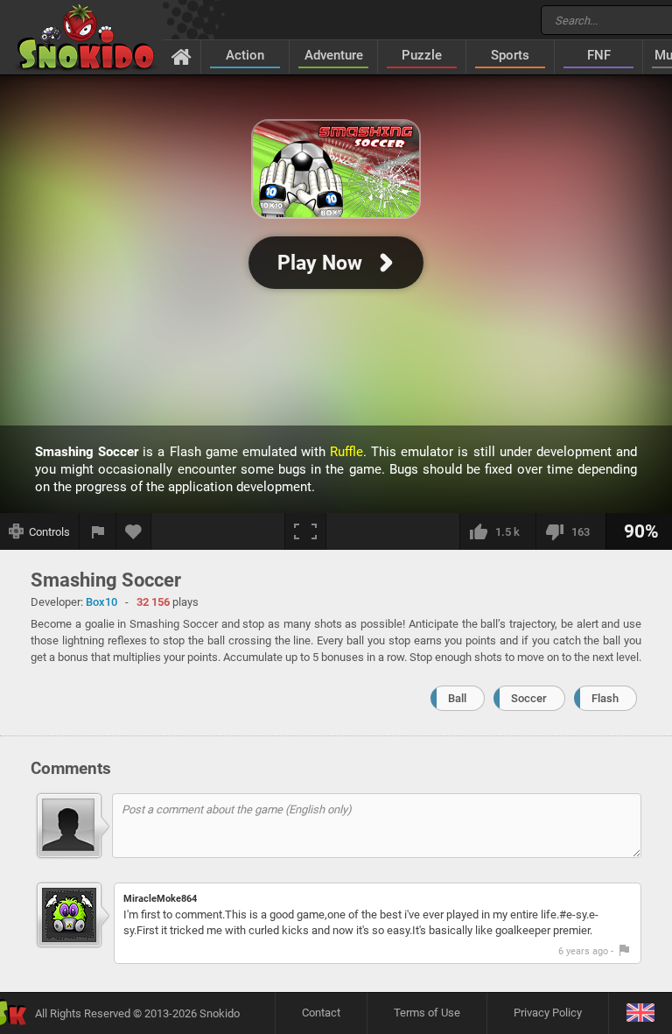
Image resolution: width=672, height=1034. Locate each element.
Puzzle (422, 55)
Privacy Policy (548, 1012)
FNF (599, 55)
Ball (457, 698)
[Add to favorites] (133, 531)
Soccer (529, 698)
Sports (510, 55)
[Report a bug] (98, 531)
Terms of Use (427, 1012)
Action (245, 55)
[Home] (182, 56)
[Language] (640, 1013)
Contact (321, 1012)
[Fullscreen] (305, 531)
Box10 (101, 601)
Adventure (333, 55)
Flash (605, 698)
